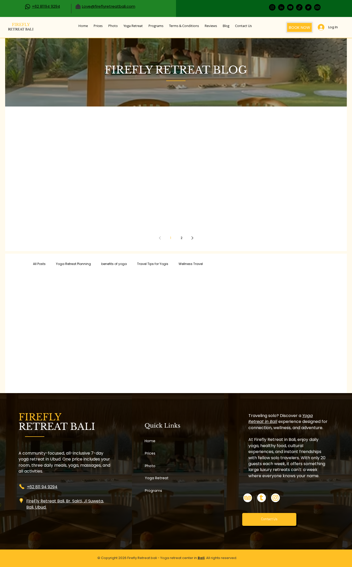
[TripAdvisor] (317, 7)
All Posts (39, 264)
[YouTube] (290, 7)
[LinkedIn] (281, 7)
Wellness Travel (191, 264)
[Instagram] (272, 7)
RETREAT (20, 29)
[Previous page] (159, 238)
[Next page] (192, 238)
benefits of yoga (114, 264)
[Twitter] (308, 7)
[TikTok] (299, 7)
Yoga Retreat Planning (73, 264)
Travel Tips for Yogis (152, 264)
